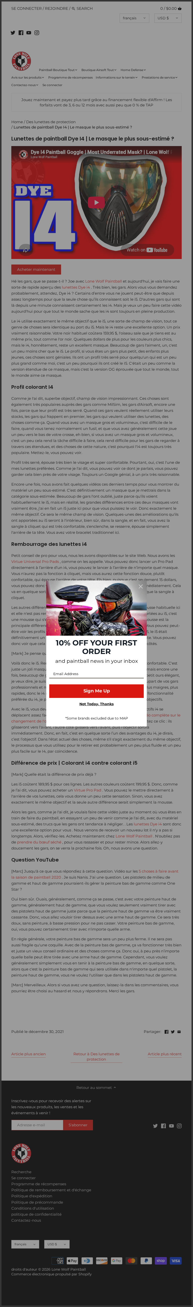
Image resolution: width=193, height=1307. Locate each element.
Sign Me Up (96, 691)
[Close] (141, 586)
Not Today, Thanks (96, 704)
